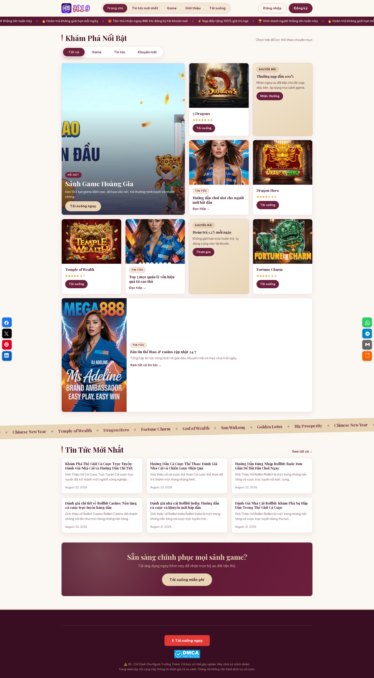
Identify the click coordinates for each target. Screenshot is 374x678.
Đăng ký (301, 8)
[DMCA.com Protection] (187, 654)
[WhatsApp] (367, 323)
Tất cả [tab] (73, 52)
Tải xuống (217, 8)
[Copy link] (367, 355)
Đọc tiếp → (201, 209)
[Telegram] (367, 333)
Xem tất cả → (302, 451)
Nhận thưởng (270, 96)
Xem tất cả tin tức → (145, 365)
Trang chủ (115, 8)
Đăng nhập (272, 8)
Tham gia (203, 252)
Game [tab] (97, 52)
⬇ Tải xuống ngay (187, 640)
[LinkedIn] (6, 355)
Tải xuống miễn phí (186, 579)
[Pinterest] (6, 344)
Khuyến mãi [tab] (147, 52)
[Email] (367, 344)
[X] (6, 333)
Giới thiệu (193, 8)
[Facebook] (6, 323)
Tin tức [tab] (119, 52)
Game (172, 8)
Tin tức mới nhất (145, 8)
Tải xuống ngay (83, 206)
